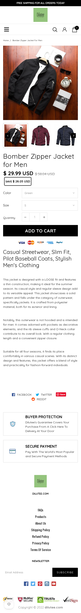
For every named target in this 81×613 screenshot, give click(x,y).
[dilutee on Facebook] (26, 584)
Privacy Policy (40, 543)
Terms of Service (40, 549)
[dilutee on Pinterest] (39, 584)
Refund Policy (40, 536)
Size (6, 205)
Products (40, 516)
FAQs (40, 510)
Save (62, 394)
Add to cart (40, 231)
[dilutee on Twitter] (33, 584)
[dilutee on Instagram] (46, 584)
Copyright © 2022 (40, 607)
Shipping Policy (40, 529)
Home (6, 40)
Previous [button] (7, 135)
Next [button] (73, 135)
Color (7, 193)
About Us (40, 523)
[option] (40, 83)
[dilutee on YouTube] (53, 584)
